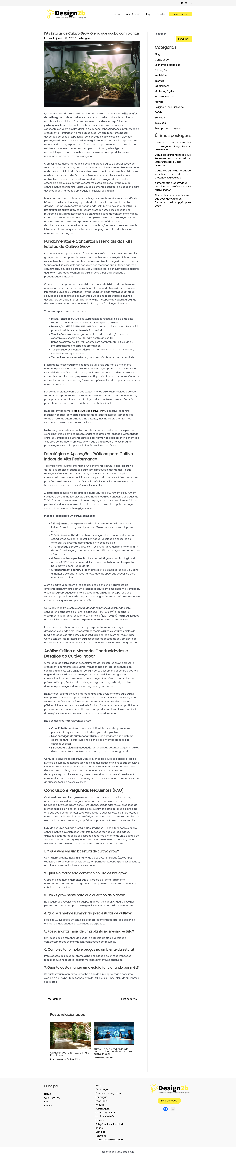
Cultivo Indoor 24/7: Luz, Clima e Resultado (69, 1054)
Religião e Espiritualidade (169, 107)
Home (47, 1094)
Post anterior (53, 999)
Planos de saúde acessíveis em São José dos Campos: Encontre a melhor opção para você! (173, 201)
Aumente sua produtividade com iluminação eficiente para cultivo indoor (113, 1051)
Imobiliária (161, 75)
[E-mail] (173, 1109)
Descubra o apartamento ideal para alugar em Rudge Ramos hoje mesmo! (173, 146)
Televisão (160, 123)
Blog (52, 1059)
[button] (191, 3)
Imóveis (159, 80)
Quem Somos (52, 1097)
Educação (161, 70)
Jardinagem (83, 38)
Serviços (160, 117)
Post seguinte (130, 999)
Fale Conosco (169, 1100)
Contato (49, 1105)
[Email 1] (186, 3)
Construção (162, 59)
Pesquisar (160, 33)
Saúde (158, 112)
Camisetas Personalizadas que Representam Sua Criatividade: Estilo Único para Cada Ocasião (173, 160)
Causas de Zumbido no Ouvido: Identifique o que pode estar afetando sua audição (173, 174)
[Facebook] (182, 3)
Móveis (159, 102)
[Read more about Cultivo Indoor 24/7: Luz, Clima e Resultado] (70, 1035)
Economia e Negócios (167, 65)
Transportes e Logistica (168, 128)
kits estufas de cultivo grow (89, 411)
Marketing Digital (164, 91)
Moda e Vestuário (165, 96)
